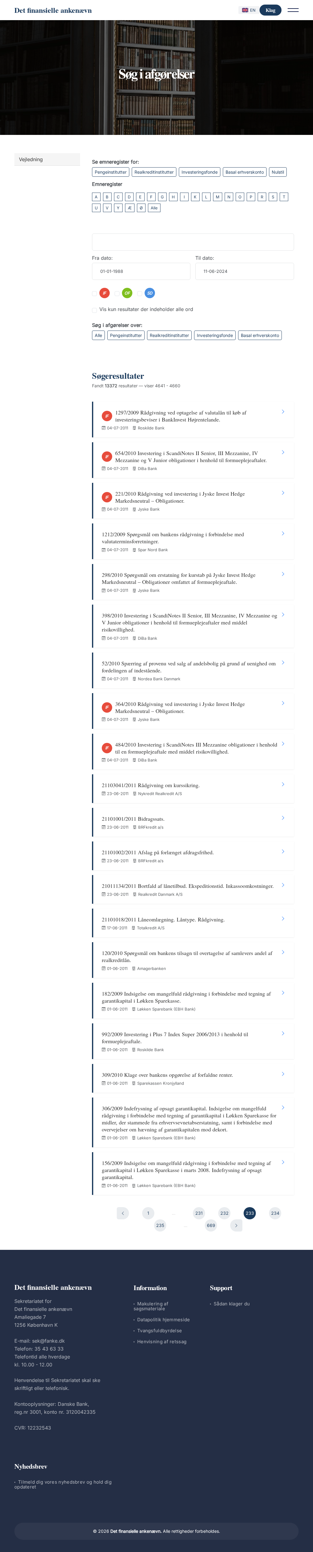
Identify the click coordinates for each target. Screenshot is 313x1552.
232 (224, 1213)
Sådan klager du (232, 1304)
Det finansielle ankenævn (53, 10)
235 (160, 1225)
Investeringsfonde (200, 172)
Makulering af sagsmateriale (151, 1306)
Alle (154, 207)
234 (275, 1213)
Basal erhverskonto (245, 172)
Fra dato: (102, 257)
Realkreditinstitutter (154, 172)
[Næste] (236, 1225)
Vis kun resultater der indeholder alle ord (146, 309)
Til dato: (204, 257)
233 (250, 1213)
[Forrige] (123, 1213)
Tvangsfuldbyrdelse (159, 1330)
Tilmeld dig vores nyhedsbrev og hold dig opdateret (63, 1484)
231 (199, 1213)
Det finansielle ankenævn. (136, 1531)
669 (211, 1225)
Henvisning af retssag (161, 1341)
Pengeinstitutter (111, 172)
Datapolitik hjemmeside (163, 1319)
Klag (270, 9)
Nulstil (278, 172)
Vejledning (31, 159)
